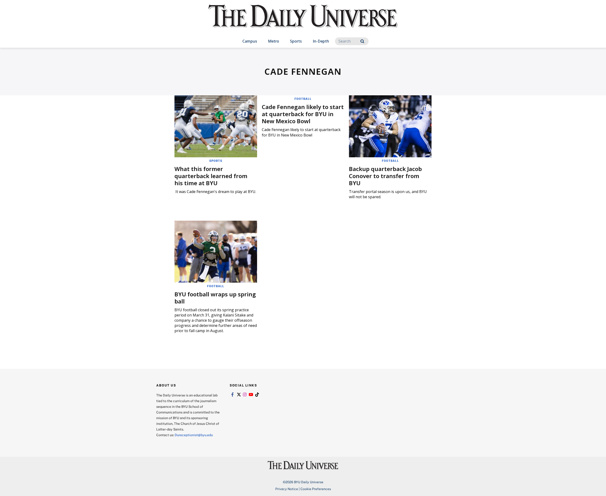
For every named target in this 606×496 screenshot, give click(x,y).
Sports (296, 41)
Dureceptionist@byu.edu (194, 435)
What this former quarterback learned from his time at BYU (210, 176)
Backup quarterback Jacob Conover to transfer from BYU (385, 176)
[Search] (362, 41)
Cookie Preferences (315, 489)
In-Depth (321, 41)
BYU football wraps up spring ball (215, 297)
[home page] (303, 21)
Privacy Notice (286, 489)
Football (303, 98)
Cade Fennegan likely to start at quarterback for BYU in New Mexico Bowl (303, 114)
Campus (249, 41)
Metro (273, 41)
